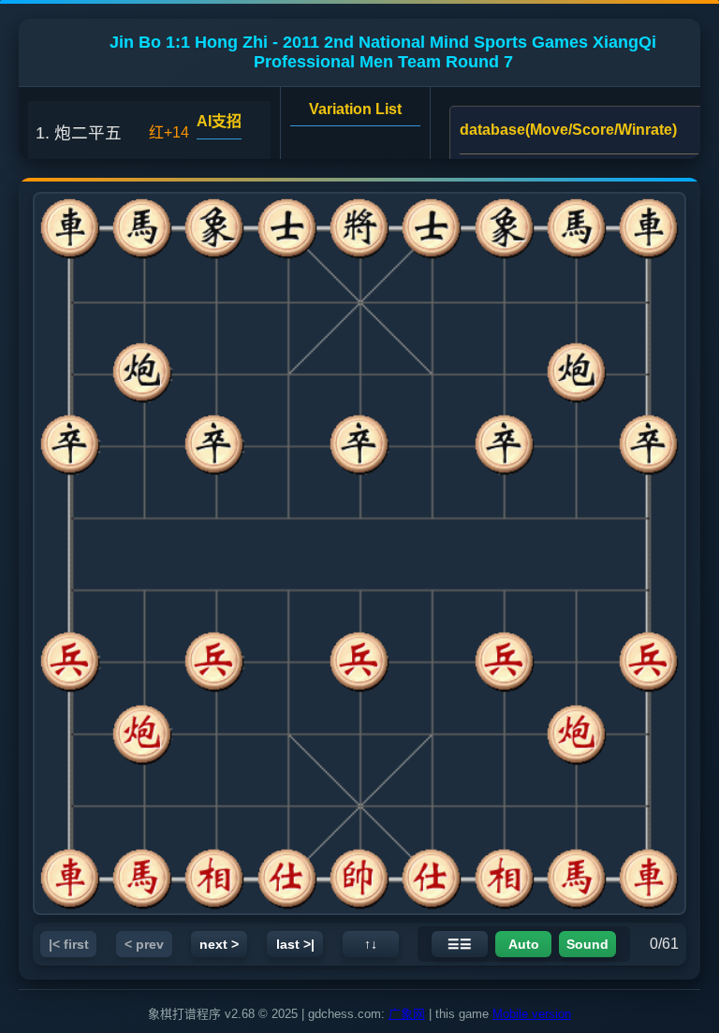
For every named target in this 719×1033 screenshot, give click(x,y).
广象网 (407, 1014)
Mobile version (531, 1014)
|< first (69, 944)
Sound (587, 944)
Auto (523, 944)
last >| (295, 944)
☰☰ (460, 944)
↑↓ (370, 944)
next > (219, 944)
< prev (144, 944)
